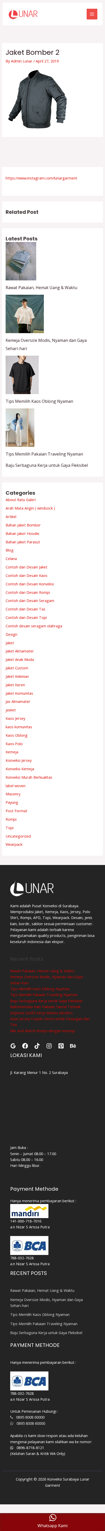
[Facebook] (25, 1046)
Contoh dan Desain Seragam (30, 600)
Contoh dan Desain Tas (25, 608)
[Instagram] (49, 1046)
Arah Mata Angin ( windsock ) (30, 508)
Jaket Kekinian (17, 676)
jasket (11, 709)
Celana (11, 558)
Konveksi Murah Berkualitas (29, 777)
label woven (15, 785)
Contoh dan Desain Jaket (26, 566)
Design (11, 634)
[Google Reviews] (13, 1046)
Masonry (13, 793)
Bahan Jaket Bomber (23, 524)
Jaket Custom (17, 667)
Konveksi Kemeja (20, 768)
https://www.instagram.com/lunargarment (41, 178)
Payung (12, 802)
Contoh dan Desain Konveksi (30, 583)
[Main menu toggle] (92, 14)
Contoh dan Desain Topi (26, 617)
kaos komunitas (19, 726)
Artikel (11, 516)
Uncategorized (18, 836)
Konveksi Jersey (19, 760)
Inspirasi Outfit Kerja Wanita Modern (41, 1012)
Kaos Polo (14, 743)
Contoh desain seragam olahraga (34, 625)
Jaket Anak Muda (20, 659)
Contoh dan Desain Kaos (26, 575)
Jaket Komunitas (19, 693)
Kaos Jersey (15, 718)
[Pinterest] (61, 1046)
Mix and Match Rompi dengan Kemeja (42, 1030)
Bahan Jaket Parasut (23, 541)
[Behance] (73, 1046)
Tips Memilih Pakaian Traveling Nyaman (44, 454)
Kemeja (12, 751)
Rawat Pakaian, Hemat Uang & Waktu (41, 287)
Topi (10, 827)
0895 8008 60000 (29, 1417)
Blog (10, 550)
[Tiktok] (37, 1046)
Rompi (11, 819)
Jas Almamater (18, 701)
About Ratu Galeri (21, 499)
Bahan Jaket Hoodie (22, 533)
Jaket (10, 642)
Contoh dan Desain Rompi (28, 592)
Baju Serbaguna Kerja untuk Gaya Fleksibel (47, 465)
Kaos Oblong (17, 735)
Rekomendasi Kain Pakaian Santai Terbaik (45, 1006)
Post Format (16, 810)
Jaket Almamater (20, 650)
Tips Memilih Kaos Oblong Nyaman (39, 401)
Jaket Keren (15, 684)
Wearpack (14, 844)
